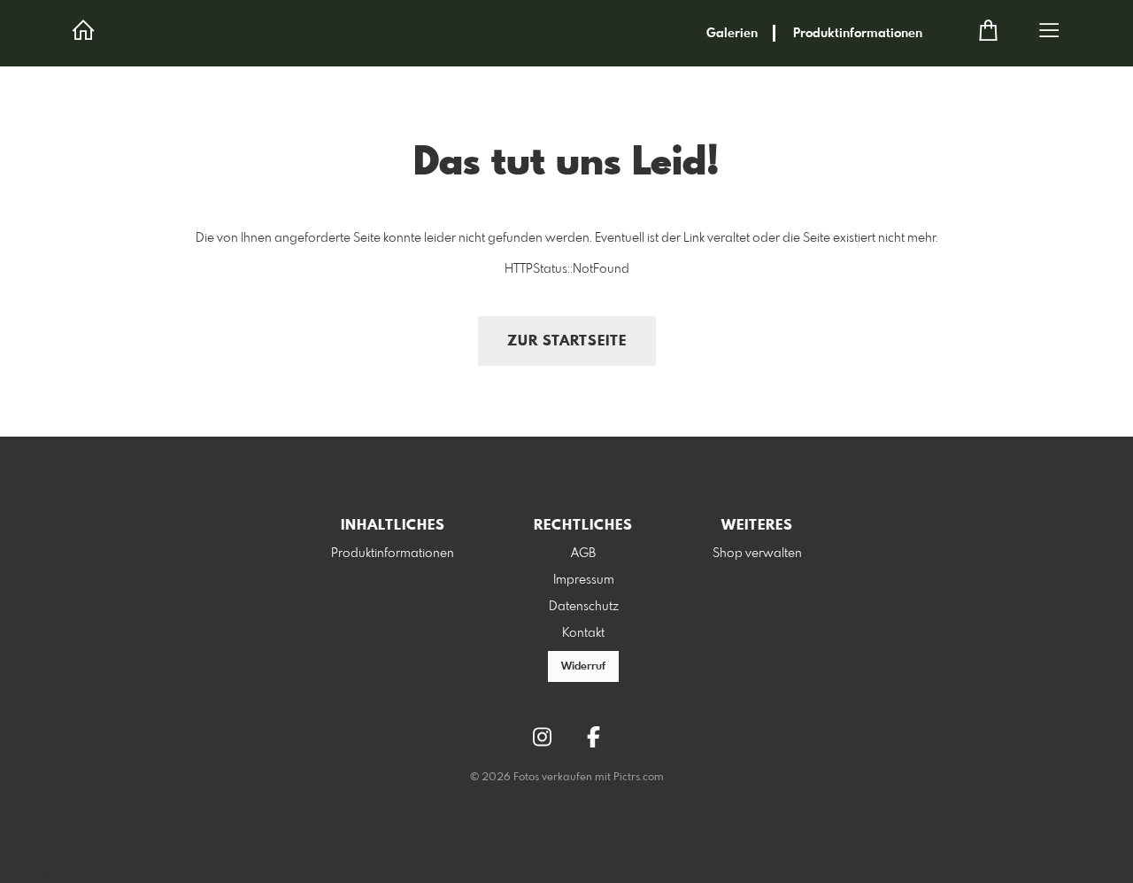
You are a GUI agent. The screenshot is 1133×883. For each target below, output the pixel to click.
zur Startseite (567, 341)
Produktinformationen (857, 33)
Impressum (583, 580)
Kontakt (583, 633)
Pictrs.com (638, 777)
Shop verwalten (757, 553)
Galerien (732, 33)
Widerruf (583, 667)
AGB (583, 553)
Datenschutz (584, 606)
